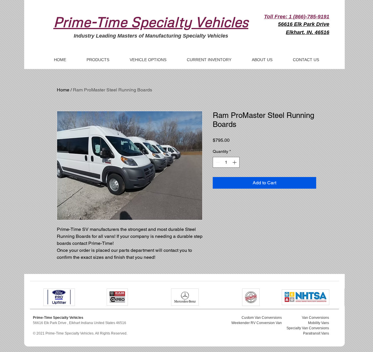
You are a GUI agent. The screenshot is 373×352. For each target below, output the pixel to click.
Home (63, 90)
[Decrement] (217, 162)
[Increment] (235, 162)
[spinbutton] (226, 162)
